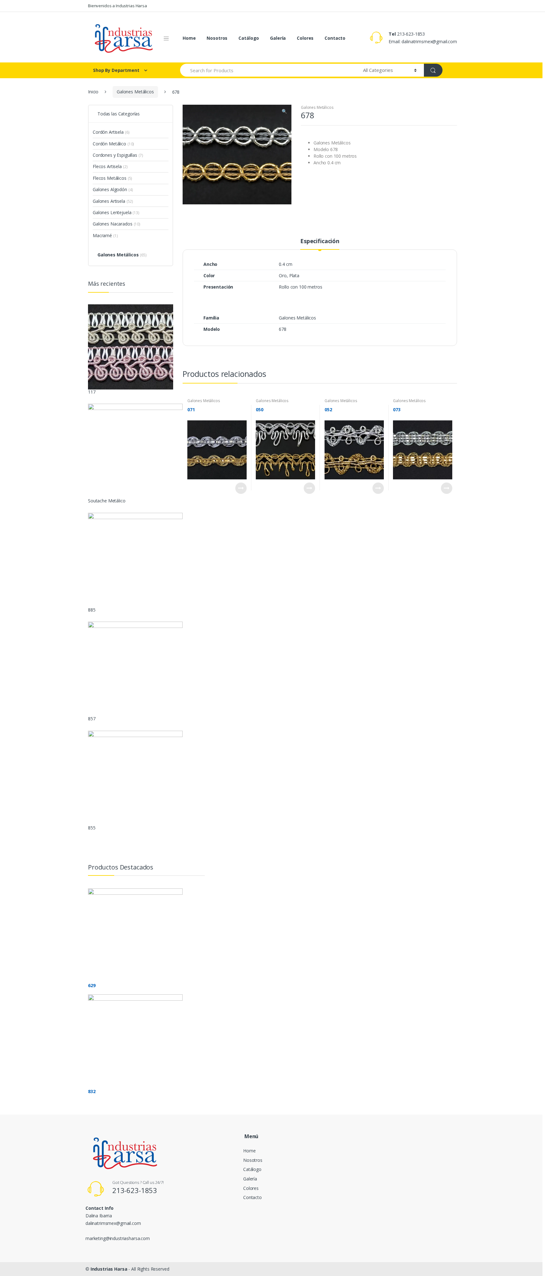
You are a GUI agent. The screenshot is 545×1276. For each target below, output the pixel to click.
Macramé (102, 235)
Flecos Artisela (107, 166)
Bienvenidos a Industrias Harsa (117, 6)
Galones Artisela (109, 201)
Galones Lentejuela (112, 212)
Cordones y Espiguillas (115, 155)
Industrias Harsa (109, 1269)
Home (189, 38)
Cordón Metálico (109, 144)
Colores (305, 38)
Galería (278, 38)
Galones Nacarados (112, 224)
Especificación (319, 241)
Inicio (93, 92)
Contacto (335, 38)
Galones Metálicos (135, 92)
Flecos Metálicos (109, 178)
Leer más (241, 488)
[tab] (319, 243)
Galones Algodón (110, 189)
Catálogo (248, 38)
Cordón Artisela (108, 132)
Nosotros (217, 38)
